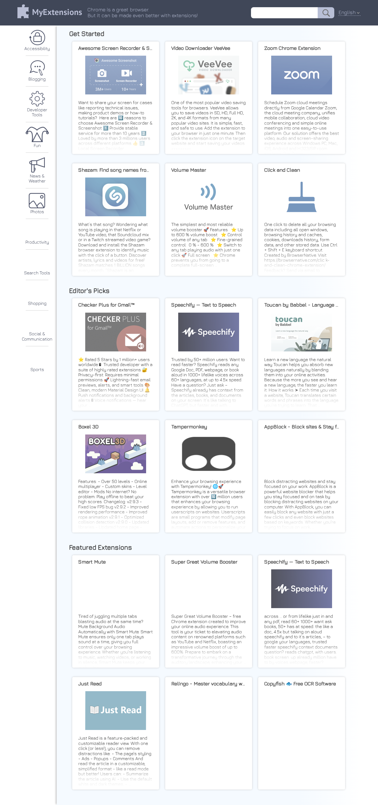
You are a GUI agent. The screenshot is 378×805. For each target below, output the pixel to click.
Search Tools (37, 272)
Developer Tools (37, 112)
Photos (37, 211)
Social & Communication (37, 336)
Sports (37, 369)
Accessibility (37, 48)
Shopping (37, 303)
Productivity (37, 242)
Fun (37, 145)
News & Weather (37, 178)
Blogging (37, 78)
